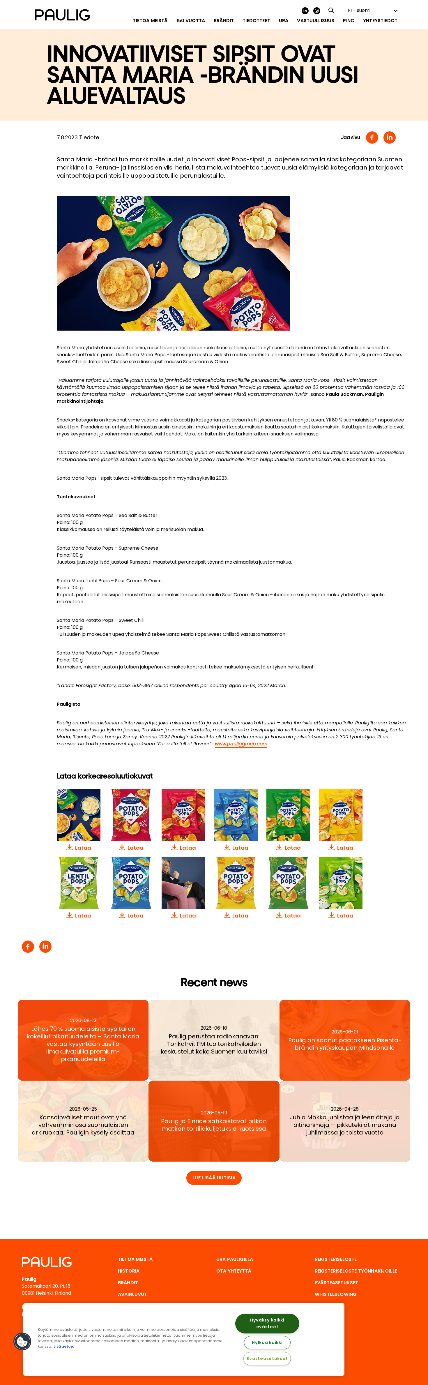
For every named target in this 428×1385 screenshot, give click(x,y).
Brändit (128, 1282)
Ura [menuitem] (283, 21)
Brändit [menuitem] (224, 21)
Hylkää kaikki (267, 1342)
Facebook (372, 137)
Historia (128, 1271)
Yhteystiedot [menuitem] (380, 21)
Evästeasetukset (267, 1358)
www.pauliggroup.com (241, 743)
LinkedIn (305, 10)
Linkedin (389, 137)
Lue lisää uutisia (214, 1177)
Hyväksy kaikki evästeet (267, 1323)
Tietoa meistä (135, 1259)
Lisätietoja (64, 1346)
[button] (22, 1341)
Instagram (316, 10)
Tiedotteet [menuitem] (256, 21)
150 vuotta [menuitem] (190, 21)
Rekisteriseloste (336, 1259)
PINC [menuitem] (348, 21)
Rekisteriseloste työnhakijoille (356, 1271)
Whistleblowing (336, 1294)
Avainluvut (132, 1294)
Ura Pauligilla (234, 1259)
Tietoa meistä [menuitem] (150, 21)
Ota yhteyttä (233, 1271)
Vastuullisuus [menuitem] (315, 21)
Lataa (83, 847)
